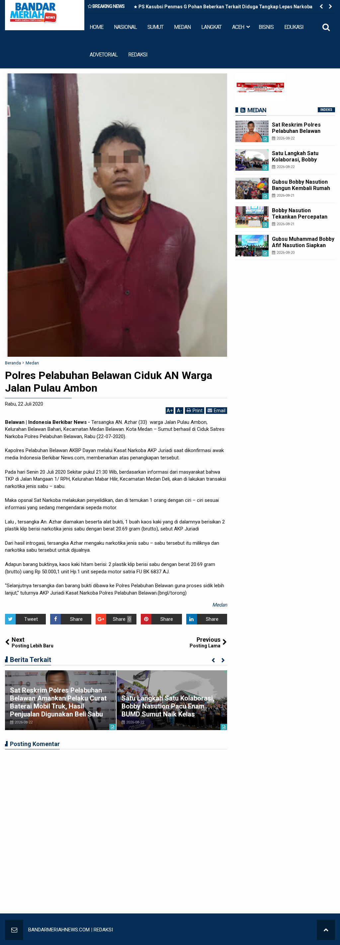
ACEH (238, 27)
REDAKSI (137, 54)
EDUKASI (293, 27)
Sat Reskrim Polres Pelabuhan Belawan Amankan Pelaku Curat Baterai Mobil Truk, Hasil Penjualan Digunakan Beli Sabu (58, 702)
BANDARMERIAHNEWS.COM (59, 930)
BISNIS (266, 27)
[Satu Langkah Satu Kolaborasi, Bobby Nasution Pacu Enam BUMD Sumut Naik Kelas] (252, 160)
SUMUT (155, 27)
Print (198, 410)
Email (219, 410)
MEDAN (182, 27)
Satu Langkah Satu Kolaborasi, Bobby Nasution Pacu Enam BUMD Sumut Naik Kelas (168, 706)
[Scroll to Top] (326, 930)
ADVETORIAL (104, 54)
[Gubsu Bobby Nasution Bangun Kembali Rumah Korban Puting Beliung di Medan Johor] (252, 188)
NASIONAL (125, 27)
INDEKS (326, 110)
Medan (219, 605)
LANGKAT (211, 27)
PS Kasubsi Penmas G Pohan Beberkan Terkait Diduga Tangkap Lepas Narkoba (225, 6)
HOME (96, 27)
